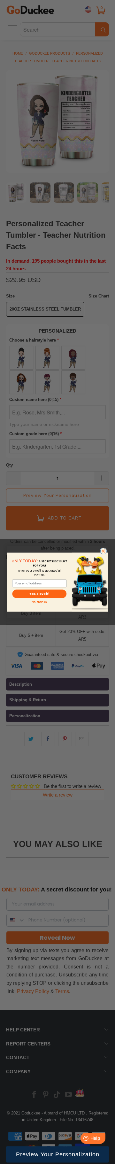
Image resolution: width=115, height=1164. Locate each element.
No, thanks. (39, 602)
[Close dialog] (103, 551)
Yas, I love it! (39, 593)
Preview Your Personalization (57, 1154)
